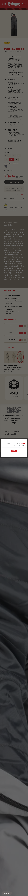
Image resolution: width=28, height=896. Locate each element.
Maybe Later (14, 452)
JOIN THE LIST (14, 450)
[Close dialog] (26, 440)
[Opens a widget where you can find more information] (6, 893)
